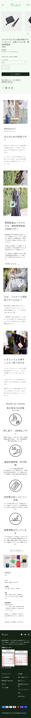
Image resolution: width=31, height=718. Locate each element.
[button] (27, 5)
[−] (3, 67)
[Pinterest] (12, 88)
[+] (7, 67)
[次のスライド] (27, 34)
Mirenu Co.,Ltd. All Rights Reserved (16, 713)
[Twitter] (9, 88)
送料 (4, 51)
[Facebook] (6, 88)
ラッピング (5, 59)
